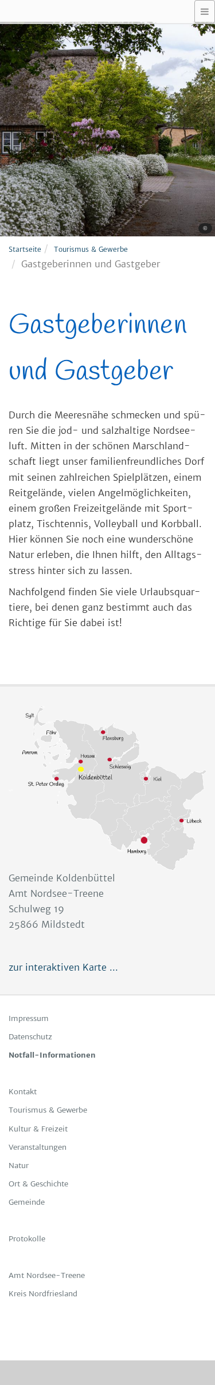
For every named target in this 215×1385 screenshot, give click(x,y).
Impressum (29, 1018)
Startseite (25, 249)
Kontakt (23, 1092)
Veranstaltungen (38, 1147)
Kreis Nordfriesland (43, 1294)
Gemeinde (27, 1202)
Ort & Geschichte (38, 1184)
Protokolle (27, 1239)
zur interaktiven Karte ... (63, 967)
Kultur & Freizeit (38, 1129)
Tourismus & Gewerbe (91, 249)
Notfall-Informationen (52, 1055)
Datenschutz (30, 1037)
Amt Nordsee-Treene (47, 1275)
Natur (19, 1165)
